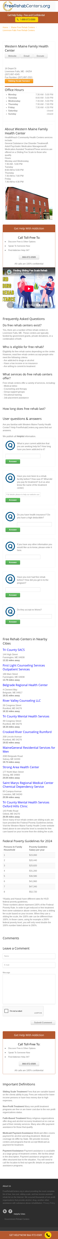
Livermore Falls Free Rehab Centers (19, 30)
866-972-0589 (29, 257)
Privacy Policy (49, 1203)
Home (5, 27)
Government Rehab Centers (16, 1219)
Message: (6, 973)
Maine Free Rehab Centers (23, 27)
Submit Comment (43, 1022)
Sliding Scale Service (19, 81)
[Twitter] (5, 1211)
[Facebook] (10, 1211)
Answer (13, 461)
